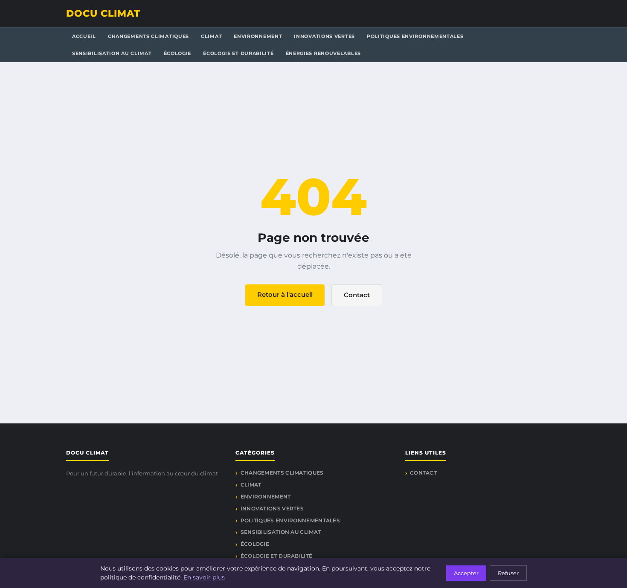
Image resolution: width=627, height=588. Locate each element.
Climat (211, 36)
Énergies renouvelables (323, 53)
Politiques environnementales (415, 36)
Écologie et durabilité (238, 53)
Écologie (178, 53)
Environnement (258, 36)
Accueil (84, 36)
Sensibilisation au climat (112, 53)
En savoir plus (204, 577)
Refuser (508, 573)
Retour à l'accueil (285, 294)
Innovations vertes (324, 36)
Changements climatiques (148, 36)
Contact (357, 295)
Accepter (466, 573)
